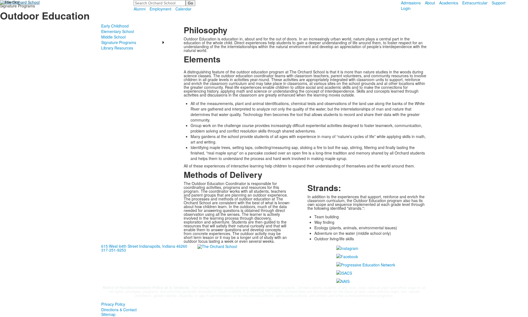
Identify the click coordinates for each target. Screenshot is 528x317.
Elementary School (117, 31)
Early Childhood (115, 26)
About (430, 2)
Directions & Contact (119, 309)
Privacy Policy (113, 304)
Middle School (113, 37)
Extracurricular (475, 2)
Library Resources (117, 48)
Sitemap (108, 314)
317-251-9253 (113, 250)
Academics (448, 2)
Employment (160, 9)
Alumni (139, 9)
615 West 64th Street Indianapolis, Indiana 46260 (144, 246)
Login (406, 8)
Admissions (411, 2)
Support (498, 2)
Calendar (183, 9)
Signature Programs (118, 42)
